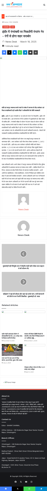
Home (6, 22)
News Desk (11, 41)
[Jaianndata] (14, 5)
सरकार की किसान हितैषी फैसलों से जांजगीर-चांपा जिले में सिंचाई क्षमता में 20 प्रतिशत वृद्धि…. (34, 336)
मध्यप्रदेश (15, 22)
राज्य (10, 22)
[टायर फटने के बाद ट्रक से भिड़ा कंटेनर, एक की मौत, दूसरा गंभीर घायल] (12, 350)
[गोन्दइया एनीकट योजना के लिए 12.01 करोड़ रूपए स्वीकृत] (34, 354)
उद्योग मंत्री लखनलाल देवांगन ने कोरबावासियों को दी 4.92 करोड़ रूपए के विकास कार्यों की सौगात (12, 336)
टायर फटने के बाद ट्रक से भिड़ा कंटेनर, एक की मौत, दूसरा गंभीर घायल (12, 359)
